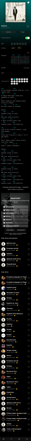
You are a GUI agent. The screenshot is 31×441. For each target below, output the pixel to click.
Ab (11, 79)
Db (11, 81)
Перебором (9, 222)
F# (27, 81)
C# (27, 79)
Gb (11, 83)
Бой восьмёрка (10, 210)
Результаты (21, 230)
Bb (19, 79)
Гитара (22, 32)
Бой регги (8, 219)
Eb (19, 81)
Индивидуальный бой (12, 226)
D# (16, 81)
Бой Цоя (8, 216)
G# (16, 83)
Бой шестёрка (10, 207)
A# (16, 79)
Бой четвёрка (10, 213)
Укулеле (8, 32)
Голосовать (10, 230)
